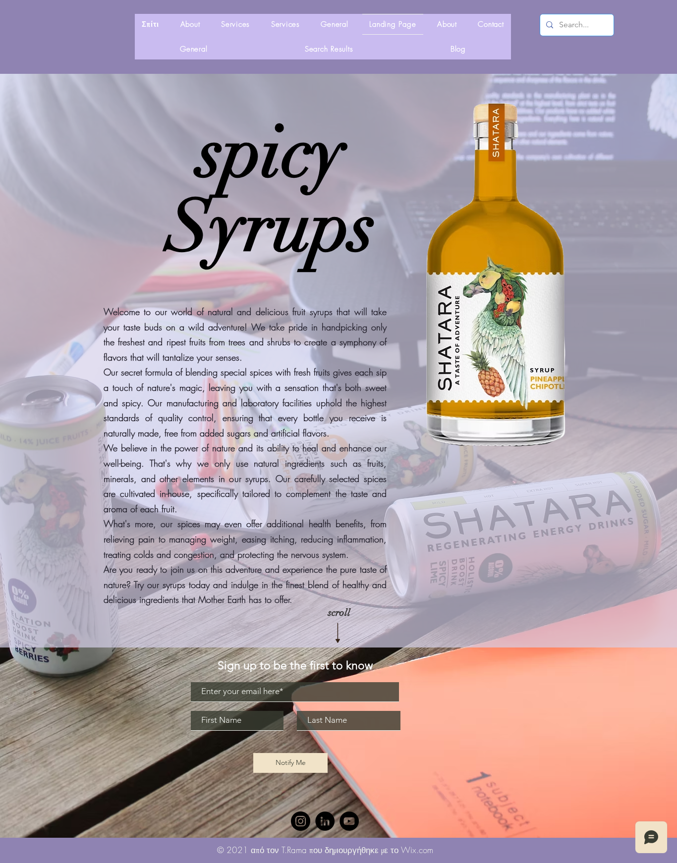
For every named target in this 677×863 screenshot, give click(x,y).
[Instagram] (300, 821)
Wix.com (417, 850)
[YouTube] (349, 821)
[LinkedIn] (325, 821)
